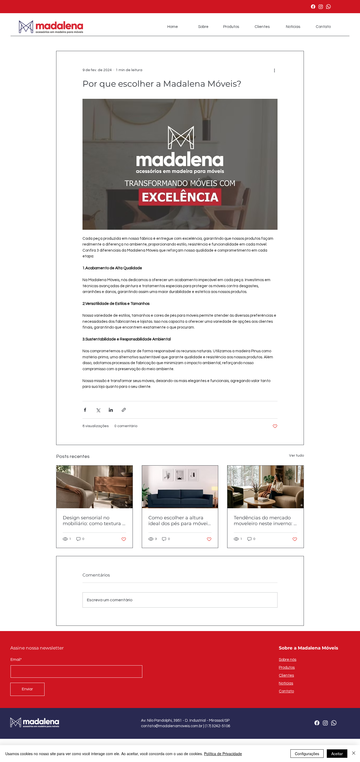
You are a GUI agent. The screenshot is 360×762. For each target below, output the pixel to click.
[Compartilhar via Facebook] (84, 409)
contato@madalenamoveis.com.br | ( (173, 726)
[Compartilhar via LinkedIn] (110, 409)
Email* (16, 660)
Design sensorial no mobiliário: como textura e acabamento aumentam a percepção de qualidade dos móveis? (94, 520)
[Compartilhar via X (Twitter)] (97, 409)
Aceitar (337, 753)
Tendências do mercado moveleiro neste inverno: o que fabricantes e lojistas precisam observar (265, 520)
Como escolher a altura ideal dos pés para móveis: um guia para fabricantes (179, 520)
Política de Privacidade (223, 753)
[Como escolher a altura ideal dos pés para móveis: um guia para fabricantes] (180, 487)
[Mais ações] (274, 70)
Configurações (307, 753)
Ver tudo (296, 455)
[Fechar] (354, 753)
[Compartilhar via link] (123, 409)
